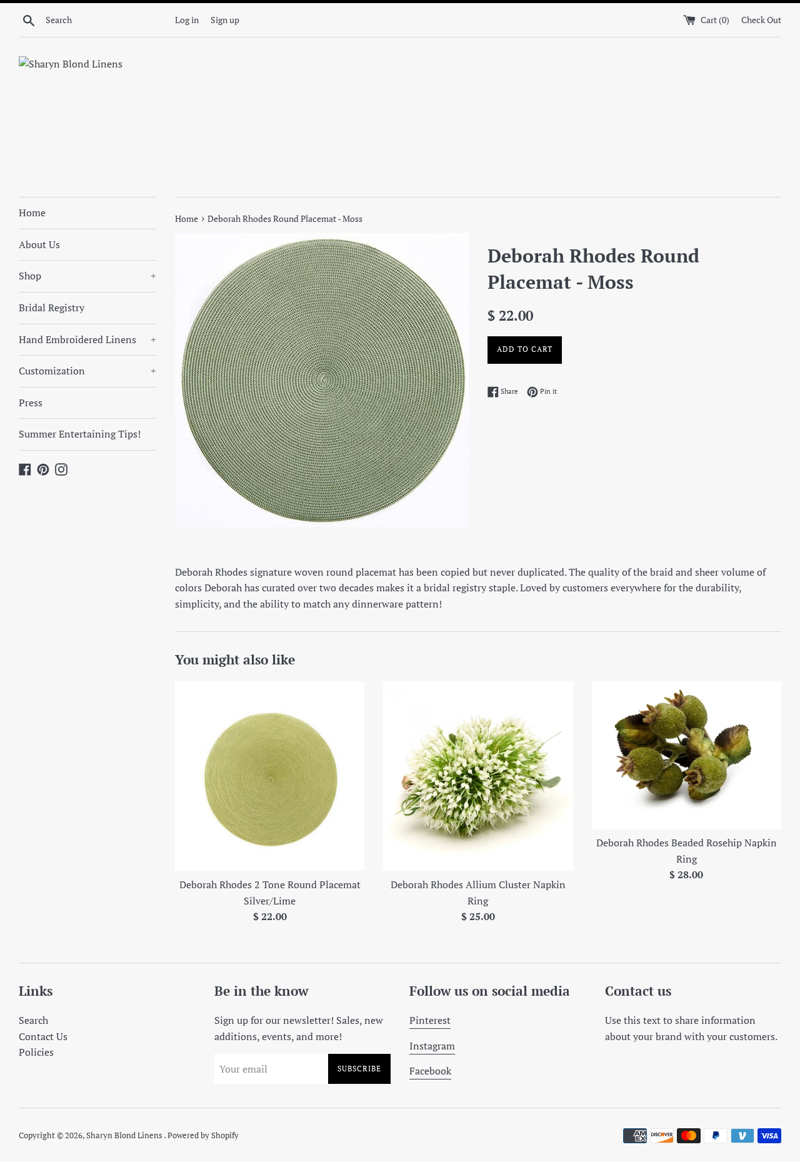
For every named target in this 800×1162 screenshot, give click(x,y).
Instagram (432, 1046)
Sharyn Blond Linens (125, 1135)
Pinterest (430, 1020)
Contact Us (43, 1036)
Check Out (761, 20)
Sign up (225, 20)
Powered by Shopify (203, 1135)
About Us (39, 244)
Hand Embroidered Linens (87, 339)
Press (30, 402)
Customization (87, 371)
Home (32, 212)
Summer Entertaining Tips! (80, 434)
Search (33, 1020)
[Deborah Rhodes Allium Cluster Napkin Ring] (477, 776)
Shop (87, 276)
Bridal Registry (51, 307)
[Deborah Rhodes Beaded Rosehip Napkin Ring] (686, 755)
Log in (187, 20)
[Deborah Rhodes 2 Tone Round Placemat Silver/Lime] (269, 776)
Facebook (430, 1071)
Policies (36, 1052)
